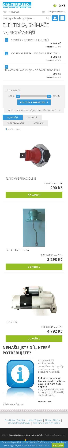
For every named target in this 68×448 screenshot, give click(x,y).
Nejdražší (32, 117)
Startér (30, 40)
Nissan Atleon (52, 420)
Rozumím (58, 445)
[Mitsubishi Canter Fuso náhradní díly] (17, 4)
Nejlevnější (12, 117)
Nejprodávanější (15, 123)
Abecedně (38, 123)
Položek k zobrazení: (34, 102)
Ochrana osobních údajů (46, 423)
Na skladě (15, 90)
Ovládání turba (35, 53)
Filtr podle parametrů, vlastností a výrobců (32, 110)
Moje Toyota (35, 420)
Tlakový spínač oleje (32, 70)
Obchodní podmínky (19, 423)
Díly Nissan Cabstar (15, 420)
